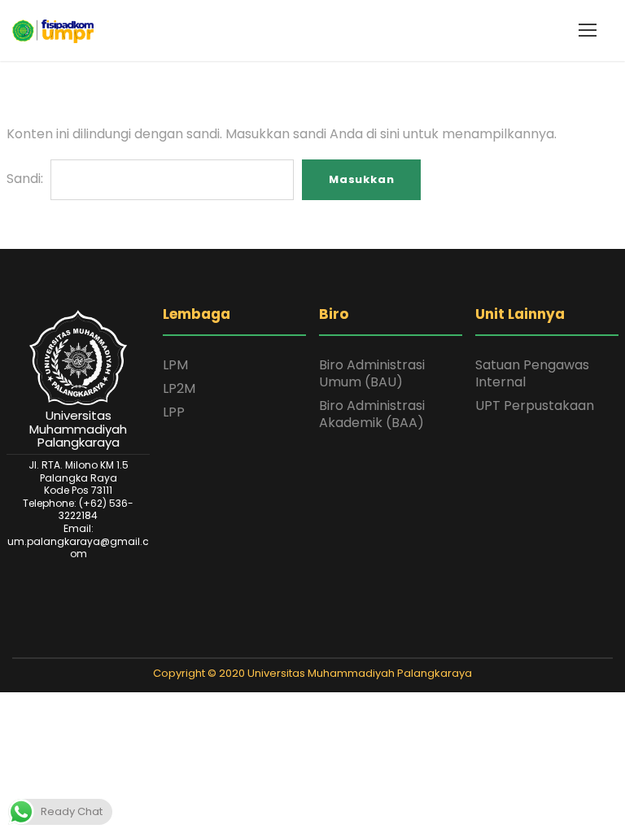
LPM (175, 364)
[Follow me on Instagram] (323, 643)
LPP (174, 412)
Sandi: (26, 178)
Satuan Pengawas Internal (532, 373)
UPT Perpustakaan (534, 405)
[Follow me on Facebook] (302, 643)
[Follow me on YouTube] (344, 643)
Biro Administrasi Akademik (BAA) (372, 414)
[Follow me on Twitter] (281, 643)
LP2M (179, 388)
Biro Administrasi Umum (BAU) (372, 373)
